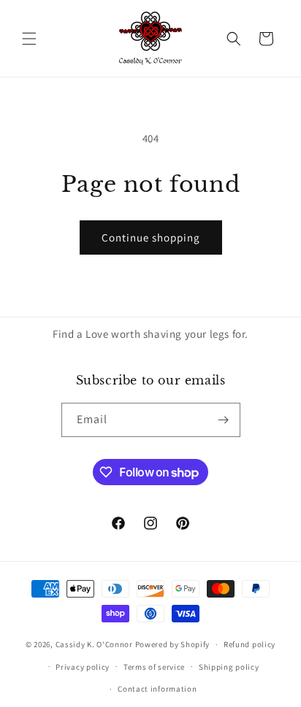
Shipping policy (229, 667)
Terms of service (154, 667)
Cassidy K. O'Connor (94, 644)
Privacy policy (83, 667)
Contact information (157, 689)
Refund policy (249, 644)
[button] (29, 39)
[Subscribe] (223, 420)
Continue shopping (151, 237)
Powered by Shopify (172, 644)
